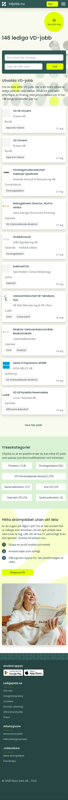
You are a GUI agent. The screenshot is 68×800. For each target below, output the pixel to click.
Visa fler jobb (33, 425)
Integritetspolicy (13, 696)
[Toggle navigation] (63, 4)
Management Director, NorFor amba (33, 205)
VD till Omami (22, 111)
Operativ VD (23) (17, 497)
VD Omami (20, 140)
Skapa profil (17, 572)
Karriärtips (9, 761)
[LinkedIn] (11, 770)
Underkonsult (22, 237)
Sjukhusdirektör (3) (51, 497)
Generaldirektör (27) (17, 487)
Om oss (8, 690)
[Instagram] (4, 770)
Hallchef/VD (21, 266)
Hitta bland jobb (13, 712)
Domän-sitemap (13, 706)
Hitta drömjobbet (13, 755)
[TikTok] (24, 770)
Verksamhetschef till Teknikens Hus (34, 298)
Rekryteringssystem (15, 739)
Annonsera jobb (13, 733)
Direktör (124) (17, 465)
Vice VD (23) (51, 487)
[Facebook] (17, 770)
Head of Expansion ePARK (30, 363)
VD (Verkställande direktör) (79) (34, 476)
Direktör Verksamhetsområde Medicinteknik (33, 331)
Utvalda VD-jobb (17, 80)
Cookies (8, 701)
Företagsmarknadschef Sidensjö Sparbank (29, 172)
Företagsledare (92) (51, 465)
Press (6, 717)
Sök (55, 66)
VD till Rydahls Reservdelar (30, 392)
